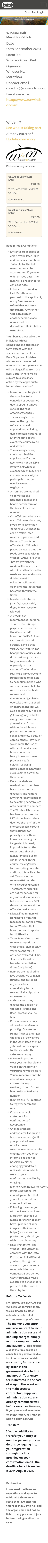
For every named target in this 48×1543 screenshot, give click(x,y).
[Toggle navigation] (43, 4)
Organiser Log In (35, 12)
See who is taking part (23, 128)
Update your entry (20, 139)
